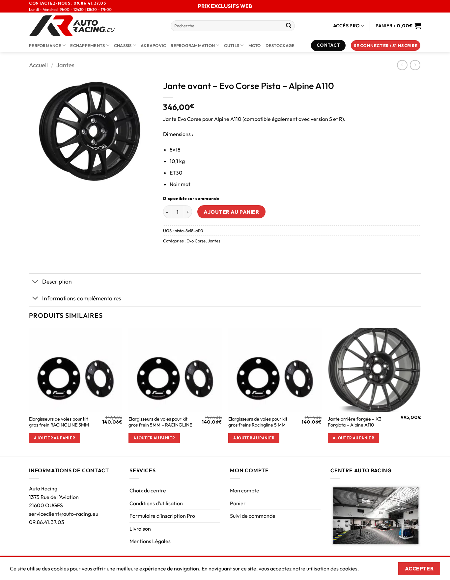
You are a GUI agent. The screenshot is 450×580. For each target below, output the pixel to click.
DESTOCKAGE (280, 45)
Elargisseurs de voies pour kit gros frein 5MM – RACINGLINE (160, 422)
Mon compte (244, 490)
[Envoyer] (288, 26)
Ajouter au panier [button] (54, 437)
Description (57, 281)
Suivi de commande (252, 515)
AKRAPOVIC (153, 45)
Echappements (87, 45)
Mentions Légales (150, 541)
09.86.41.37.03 (46, 522)
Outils (231, 45)
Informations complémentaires (81, 298)
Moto (254, 45)
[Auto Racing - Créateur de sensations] (95, 26)
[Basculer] (35, 282)
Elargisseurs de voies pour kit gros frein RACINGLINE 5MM (59, 422)
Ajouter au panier (231, 211)
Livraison (140, 528)
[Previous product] (415, 65)
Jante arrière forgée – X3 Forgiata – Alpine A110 (354, 422)
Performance (45, 45)
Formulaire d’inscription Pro (162, 515)
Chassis (123, 45)
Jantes (65, 65)
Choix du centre (147, 490)
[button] (386, 45)
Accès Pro (346, 26)
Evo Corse (196, 240)
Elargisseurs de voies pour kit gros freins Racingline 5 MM (257, 422)
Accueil (38, 65)
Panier (238, 503)
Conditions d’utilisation (156, 503)
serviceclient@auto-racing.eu (63, 514)
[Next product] (402, 65)
